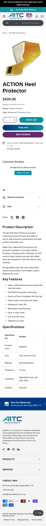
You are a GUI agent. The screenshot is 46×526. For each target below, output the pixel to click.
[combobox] (23, 23)
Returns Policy (9, 520)
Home (5, 33)
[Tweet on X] (12, 217)
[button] (42, 16)
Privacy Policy (37, 520)
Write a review (23, 173)
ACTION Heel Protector (17, 33)
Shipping (6, 104)
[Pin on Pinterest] (23, 217)
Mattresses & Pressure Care (19, 112)
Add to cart (31, 120)
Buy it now (23, 128)
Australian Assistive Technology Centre (24, 514)
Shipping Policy (23, 520)
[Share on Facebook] (17, 217)
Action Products (16, 108)
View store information (13, 148)
